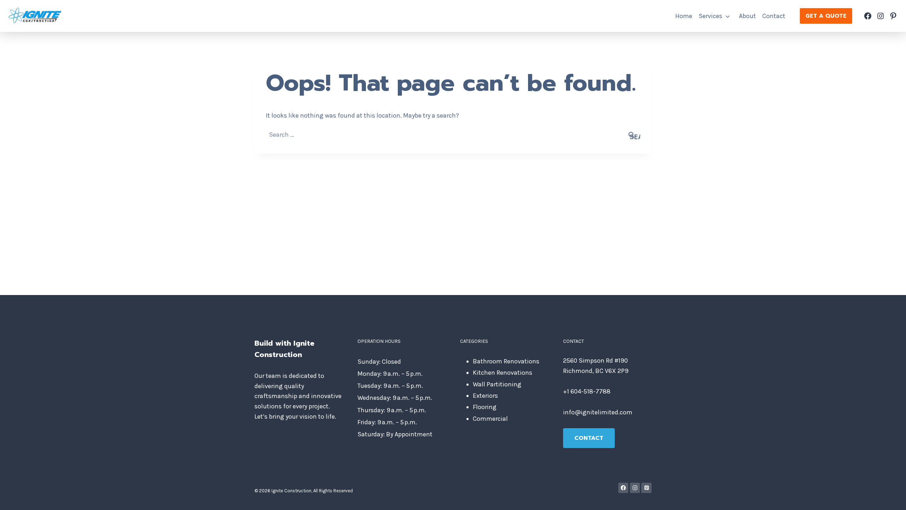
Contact (773, 16)
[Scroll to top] (889, 497)
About (747, 16)
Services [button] (710, 16)
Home (683, 16)
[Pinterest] (646, 488)
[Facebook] (623, 488)
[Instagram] (635, 488)
